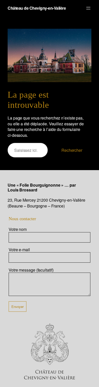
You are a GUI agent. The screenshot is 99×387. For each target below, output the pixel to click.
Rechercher (71, 150)
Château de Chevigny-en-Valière (37, 8)
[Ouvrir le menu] (88, 8)
